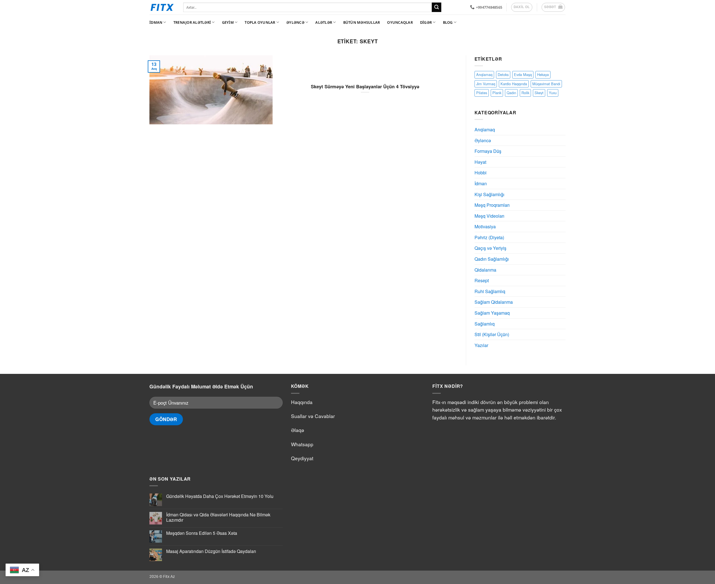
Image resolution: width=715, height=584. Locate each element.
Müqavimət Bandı (546, 83)
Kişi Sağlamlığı (489, 194)
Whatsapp (302, 444)
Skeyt (539, 92)
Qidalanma (485, 270)
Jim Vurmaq (485, 83)
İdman (155, 22)
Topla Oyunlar (260, 22)
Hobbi (481, 172)
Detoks (503, 74)
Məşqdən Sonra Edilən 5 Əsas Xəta (201, 533)
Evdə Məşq (523, 74)
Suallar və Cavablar (313, 415)
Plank (496, 92)
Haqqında (302, 401)
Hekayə (543, 74)
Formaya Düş (488, 151)
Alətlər (323, 22)
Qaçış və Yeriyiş (490, 248)
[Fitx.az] (162, 7)
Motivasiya (485, 226)
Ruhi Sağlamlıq (490, 291)
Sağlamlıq (485, 324)
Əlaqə (297, 429)
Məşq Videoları (489, 216)
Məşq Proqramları (492, 205)
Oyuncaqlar (400, 22)
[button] (553, 7)
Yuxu (553, 92)
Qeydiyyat (302, 458)
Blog (448, 22)
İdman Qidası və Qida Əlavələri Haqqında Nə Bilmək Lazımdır (218, 517)
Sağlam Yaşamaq (492, 313)
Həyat (480, 162)
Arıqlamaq (484, 74)
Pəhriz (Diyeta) (489, 237)
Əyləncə (295, 22)
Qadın (511, 92)
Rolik (525, 92)
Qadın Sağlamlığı (492, 259)
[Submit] (436, 7)
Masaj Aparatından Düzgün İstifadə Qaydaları (211, 551)
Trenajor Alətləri (192, 22)
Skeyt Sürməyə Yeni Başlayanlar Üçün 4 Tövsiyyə (365, 87)
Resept (482, 280)
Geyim (228, 22)
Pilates (481, 92)
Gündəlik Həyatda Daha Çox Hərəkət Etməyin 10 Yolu (219, 496)
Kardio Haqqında (513, 83)
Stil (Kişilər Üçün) (492, 334)
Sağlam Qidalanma (494, 302)
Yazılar (481, 345)
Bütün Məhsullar (361, 22)
